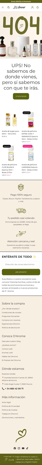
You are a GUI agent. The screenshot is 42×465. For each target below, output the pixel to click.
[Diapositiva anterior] (3, 35)
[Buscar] (8, 7)
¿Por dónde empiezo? (11, 309)
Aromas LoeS (7, 353)
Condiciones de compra (11, 312)
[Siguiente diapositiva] (39, 35)
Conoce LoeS (7, 349)
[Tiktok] (27, 448)
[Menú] (2, 7)
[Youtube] (23, 448)
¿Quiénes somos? (9, 345)
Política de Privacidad (11, 406)
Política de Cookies (9, 410)
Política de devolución (11, 328)
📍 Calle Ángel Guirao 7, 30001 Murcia (17, 384)
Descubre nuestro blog (11, 341)
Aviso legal (6, 402)
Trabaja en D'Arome (10, 414)
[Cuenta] (32, 7)
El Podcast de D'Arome (11, 360)
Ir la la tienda (21, 96)
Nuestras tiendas (8, 374)
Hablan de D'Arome (10, 356)
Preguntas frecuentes (10, 316)
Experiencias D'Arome (11, 324)
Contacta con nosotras (11, 320)
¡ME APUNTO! (21, 272)
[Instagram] (19, 448)
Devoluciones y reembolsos (13, 417)
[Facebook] (14, 448)
